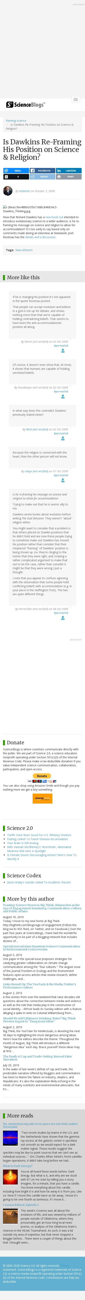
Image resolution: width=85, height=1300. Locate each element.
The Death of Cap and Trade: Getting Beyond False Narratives (37, 1058)
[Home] (25, 106)
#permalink (61, 345)
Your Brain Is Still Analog (22, 843)
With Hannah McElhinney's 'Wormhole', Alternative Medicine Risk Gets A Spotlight (39, 849)
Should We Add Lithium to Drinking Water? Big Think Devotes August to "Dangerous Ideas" (39, 1020)
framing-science (16, 120)
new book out (54, 217)
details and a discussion (40, 237)
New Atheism (24, 250)
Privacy (64, 1265)
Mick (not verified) (37, 429)
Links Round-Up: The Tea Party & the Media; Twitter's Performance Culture (39, 985)
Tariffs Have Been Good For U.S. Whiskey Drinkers (39, 835)
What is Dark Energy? (17, 1166)
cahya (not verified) (36, 471)
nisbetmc (24, 191)
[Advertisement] (42, 50)
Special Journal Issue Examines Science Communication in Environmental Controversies (41, 948)
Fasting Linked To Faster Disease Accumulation (37, 839)
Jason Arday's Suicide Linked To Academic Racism (39, 882)
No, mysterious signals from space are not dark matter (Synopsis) (40, 1125)
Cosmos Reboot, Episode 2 (21, 1205)
